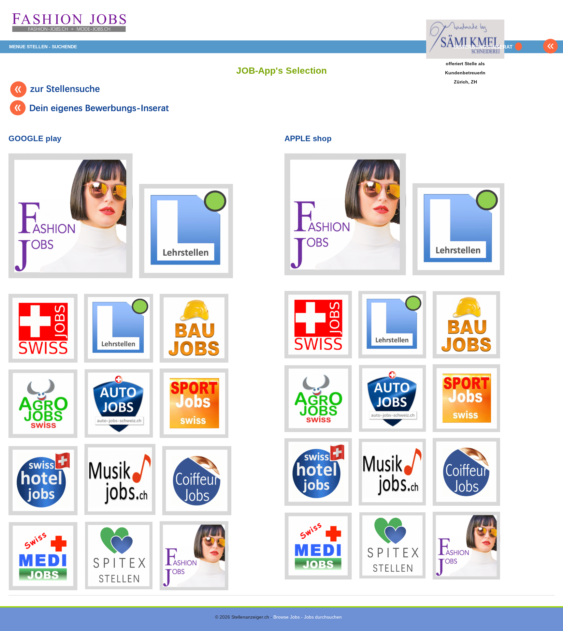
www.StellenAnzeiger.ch (68, 22)
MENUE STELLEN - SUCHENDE (43, 46)
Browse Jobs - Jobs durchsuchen (307, 617)
